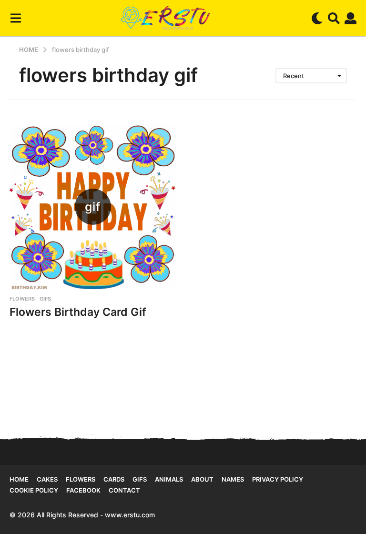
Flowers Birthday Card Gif (78, 312)
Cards (113, 479)
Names (233, 479)
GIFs (45, 299)
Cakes (47, 479)
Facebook (83, 490)
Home (19, 479)
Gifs (139, 479)
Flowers (22, 299)
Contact (124, 490)
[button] (15, 18)
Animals (169, 479)
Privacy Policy (277, 479)
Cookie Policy (34, 490)
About (202, 479)
